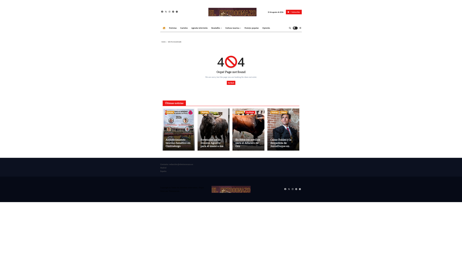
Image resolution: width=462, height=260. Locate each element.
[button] (300, 28)
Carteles (184, 28)
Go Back (231, 83)
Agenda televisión (199, 28)
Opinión (266, 28)
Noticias (173, 28)
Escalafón (216, 28)
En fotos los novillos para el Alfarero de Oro (247, 143)
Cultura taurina (232, 28)
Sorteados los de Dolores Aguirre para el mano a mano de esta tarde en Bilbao (214, 146)
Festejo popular (252, 28)
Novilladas (250, 112)
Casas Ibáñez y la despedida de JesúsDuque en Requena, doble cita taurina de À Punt (282, 146)
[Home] (164, 28)
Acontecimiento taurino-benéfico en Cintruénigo (178, 143)
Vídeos (283, 112)
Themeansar (174, 191)
